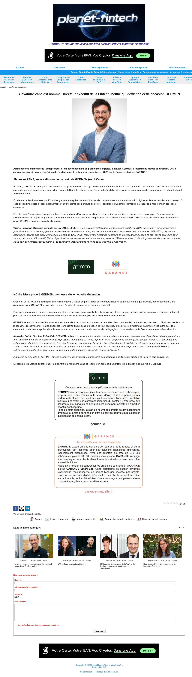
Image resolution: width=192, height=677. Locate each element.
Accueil (20, 67)
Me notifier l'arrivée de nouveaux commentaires (38, 625)
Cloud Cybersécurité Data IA (45, 79)
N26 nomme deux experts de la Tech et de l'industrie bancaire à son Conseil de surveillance (117, 566)
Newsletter (59, 67)
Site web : (18, 594)
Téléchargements (99, 67)
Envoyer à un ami (59, 519)
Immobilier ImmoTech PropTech (153, 79)
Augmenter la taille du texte (119, 519)
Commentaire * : (21, 601)
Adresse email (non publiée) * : (27, 587)
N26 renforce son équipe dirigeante (72, 564)
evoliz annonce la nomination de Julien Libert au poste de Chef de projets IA (33, 565)
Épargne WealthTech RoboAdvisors (135, 79)
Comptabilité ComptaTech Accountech (63, 79)
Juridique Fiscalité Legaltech (171, 79)
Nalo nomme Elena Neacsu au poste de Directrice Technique (159, 565)
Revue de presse (138, 67)
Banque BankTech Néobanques (27, 79)
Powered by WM (99, 667)
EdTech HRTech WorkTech (117, 79)
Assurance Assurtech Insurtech (9, 79)
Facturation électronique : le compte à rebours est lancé (154, 72)
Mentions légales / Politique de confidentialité (99, 672)
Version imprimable (86, 519)
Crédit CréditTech (81, 78)
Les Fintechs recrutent (18, 87)
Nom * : (17, 580)
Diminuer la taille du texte (155, 519)
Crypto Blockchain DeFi (99, 79)
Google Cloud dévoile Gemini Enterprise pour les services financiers (89, 72)
